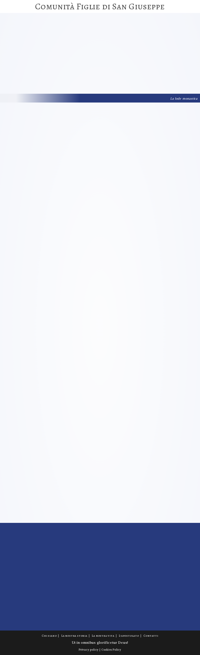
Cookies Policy (111, 649)
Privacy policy (89, 649)
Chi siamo (49, 636)
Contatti (150, 636)
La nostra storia (74, 636)
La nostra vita (103, 636)
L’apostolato (129, 636)
